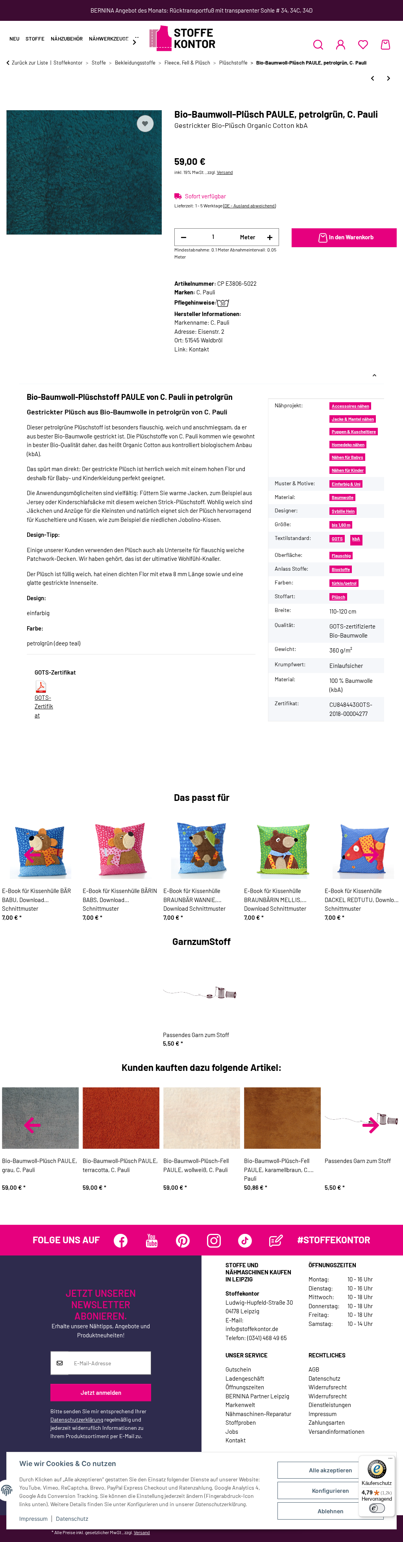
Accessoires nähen (350, 406)
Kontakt (199, 349)
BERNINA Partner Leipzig (257, 1396)
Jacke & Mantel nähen (353, 419)
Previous (32, 854)
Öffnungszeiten (245, 1386)
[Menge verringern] (183, 237)
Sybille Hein (343, 511)
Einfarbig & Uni (346, 483)
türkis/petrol (344, 583)
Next (371, 854)
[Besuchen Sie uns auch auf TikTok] (245, 1241)
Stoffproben (241, 1422)
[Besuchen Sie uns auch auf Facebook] (121, 1241)
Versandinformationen (336, 1431)
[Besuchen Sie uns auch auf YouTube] (152, 1241)
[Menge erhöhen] (270, 237)
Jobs (232, 1431)
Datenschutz (72, 1518)
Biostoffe (341, 569)
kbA (356, 538)
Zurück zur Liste (30, 62)
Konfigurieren (330, 1490)
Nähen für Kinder (348, 470)
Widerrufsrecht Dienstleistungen (330, 1400)
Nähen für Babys (347, 457)
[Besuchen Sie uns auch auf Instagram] (214, 1241)
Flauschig (341, 555)
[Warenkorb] (385, 44)
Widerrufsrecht (328, 1386)
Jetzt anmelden (101, 1392)
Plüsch (338, 596)
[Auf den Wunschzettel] (145, 123)
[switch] (377, 1508)
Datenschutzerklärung (76, 1419)
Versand (225, 172)
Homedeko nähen (348, 444)
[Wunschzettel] (363, 44)
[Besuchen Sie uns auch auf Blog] (276, 1241)
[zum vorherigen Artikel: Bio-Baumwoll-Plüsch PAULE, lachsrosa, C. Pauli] (372, 78)
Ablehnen (331, 1511)
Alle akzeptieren (330, 1470)
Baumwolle (342, 497)
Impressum (33, 1518)
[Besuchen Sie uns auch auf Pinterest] (183, 1241)
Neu (14, 38)
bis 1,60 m (341, 524)
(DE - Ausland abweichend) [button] (249, 205)
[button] (318, 44)
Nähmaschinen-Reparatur (258, 1413)
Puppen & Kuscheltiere (354, 431)
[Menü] (390, 1460)
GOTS (337, 538)
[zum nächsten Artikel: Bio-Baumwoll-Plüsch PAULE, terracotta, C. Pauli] (389, 78)
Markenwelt (240, 1404)
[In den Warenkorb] (12, 104)
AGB (314, 1369)
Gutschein (238, 1369)
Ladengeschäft (245, 1378)
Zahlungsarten (327, 1422)
